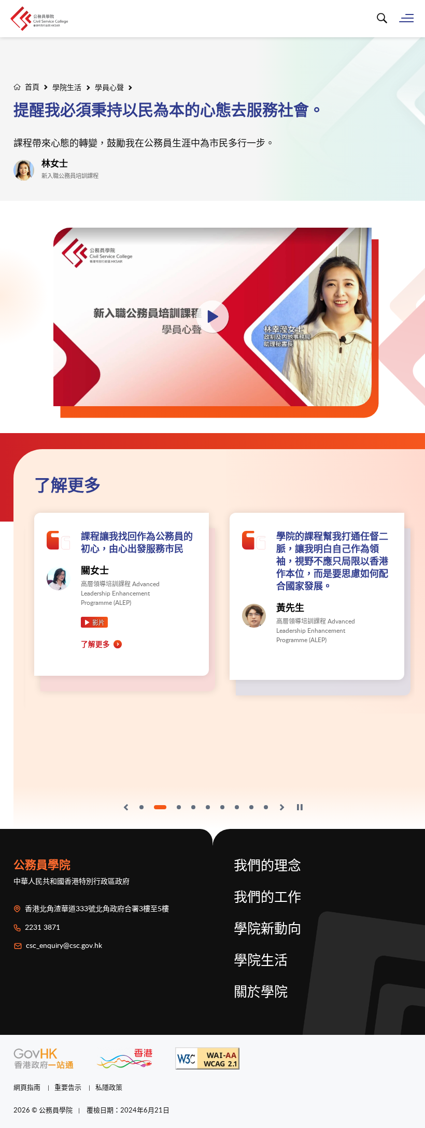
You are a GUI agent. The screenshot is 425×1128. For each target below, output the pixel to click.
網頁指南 (27, 1087)
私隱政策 (108, 1087)
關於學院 (261, 992)
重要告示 (68, 1087)
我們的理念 (267, 866)
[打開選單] (406, 17)
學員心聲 (109, 87)
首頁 (32, 87)
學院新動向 (267, 929)
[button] (126, 807)
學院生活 (66, 87)
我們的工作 (267, 897)
